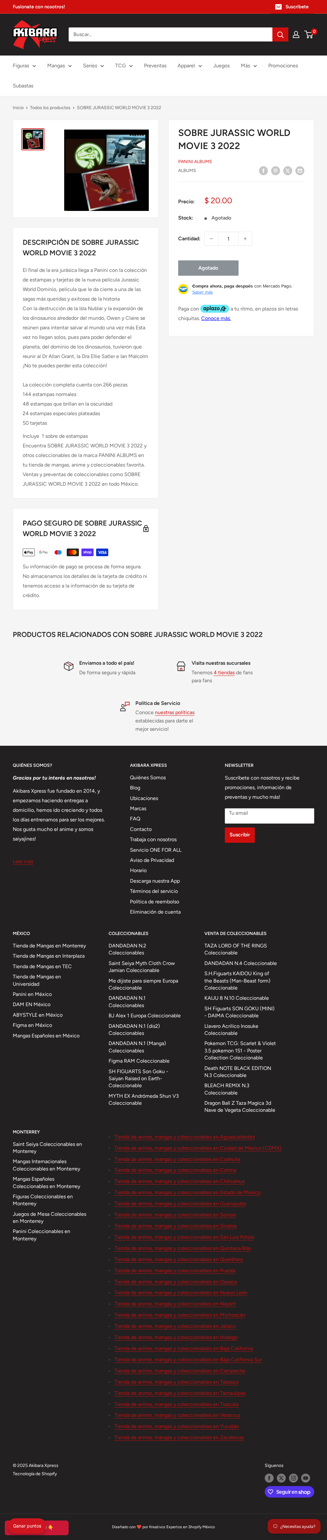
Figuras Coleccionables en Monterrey (43, 1200)
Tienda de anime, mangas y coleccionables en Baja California (183, 1348)
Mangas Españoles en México (46, 1036)
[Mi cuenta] (296, 34)
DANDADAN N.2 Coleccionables (127, 949)
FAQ (135, 819)
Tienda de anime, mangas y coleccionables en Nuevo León (180, 1293)
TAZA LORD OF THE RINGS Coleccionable (235, 949)
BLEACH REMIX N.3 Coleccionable (226, 1088)
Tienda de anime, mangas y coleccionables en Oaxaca (175, 1282)
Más (245, 66)
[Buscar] (280, 34)
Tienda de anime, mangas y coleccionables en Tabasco (176, 1382)
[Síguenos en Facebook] (269, 1478)
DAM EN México (31, 1004)
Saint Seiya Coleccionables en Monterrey (47, 1147)
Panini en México (32, 994)
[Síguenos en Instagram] (293, 1478)
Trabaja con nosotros (153, 839)
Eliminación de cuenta (155, 912)
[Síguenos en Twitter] (281, 1478)
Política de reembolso (154, 902)
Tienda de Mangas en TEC (42, 966)
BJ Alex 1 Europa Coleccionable (145, 1016)
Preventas (155, 66)
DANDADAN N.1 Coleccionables (127, 1001)
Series (90, 66)
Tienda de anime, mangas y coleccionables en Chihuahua (179, 1181)
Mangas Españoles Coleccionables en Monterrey (46, 1182)
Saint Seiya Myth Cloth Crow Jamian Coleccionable (142, 966)
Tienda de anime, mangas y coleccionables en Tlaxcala (176, 1404)
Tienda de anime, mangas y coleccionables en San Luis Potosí (184, 1237)
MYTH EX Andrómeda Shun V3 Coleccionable (144, 1099)
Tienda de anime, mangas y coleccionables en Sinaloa (175, 1226)
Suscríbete (296, 7)
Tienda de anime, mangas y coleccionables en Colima (175, 1170)
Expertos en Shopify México (190, 1527)
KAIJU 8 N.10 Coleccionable (236, 998)
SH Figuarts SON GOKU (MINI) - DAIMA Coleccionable (239, 1012)
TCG (120, 66)
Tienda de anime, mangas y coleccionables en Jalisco (175, 1326)
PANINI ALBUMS (195, 161)
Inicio (18, 107)
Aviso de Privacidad (152, 860)
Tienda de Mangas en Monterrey (49, 946)
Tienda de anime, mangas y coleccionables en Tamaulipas (179, 1393)
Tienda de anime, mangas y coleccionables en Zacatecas (179, 1437)
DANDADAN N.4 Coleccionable (240, 963)
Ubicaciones (144, 798)
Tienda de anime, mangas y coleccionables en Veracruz (177, 1415)
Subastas (23, 86)
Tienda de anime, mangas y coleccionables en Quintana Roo (182, 1248)
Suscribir (240, 835)
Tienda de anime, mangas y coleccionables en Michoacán (179, 1315)
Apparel (186, 66)
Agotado (208, 268)
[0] (309, 34)
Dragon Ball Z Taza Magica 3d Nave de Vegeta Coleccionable (239, 1106)
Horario (138, 870)
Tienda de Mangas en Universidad (37, 980)
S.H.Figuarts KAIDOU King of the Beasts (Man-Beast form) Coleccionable (237, 980)
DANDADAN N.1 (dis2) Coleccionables (134, 1029)
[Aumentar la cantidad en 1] (245, 238)
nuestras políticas (174, 712)
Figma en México (32, 1025)
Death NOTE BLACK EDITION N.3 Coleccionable (237, 1071)
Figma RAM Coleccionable (139, 1061)
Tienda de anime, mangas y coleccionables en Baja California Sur (188, 1360)
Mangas (56, 66)
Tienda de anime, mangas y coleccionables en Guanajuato (180, 1203)
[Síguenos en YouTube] (305, 1478)
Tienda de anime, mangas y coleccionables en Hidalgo (176, 1337)
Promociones (283, 66)
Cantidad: (189, 238)
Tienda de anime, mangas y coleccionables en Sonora (175, 1215)
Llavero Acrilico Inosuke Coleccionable (231, 1029)
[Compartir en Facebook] (263, 170)
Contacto (141, 829)
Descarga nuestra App (155, 881)
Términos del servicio (154, 891)
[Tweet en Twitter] (287, 170)
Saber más (202, 292)
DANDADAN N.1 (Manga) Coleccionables (137, 1046)
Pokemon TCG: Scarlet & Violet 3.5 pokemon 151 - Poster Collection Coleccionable (240, 1050)
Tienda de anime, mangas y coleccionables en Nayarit (175, 1304)
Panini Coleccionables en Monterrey (41, 1234)
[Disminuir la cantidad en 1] (211, 238)
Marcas (138, 808)
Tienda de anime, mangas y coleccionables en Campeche (179, 1371)
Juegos (221, 66)
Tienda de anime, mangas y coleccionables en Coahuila (177, 1159)
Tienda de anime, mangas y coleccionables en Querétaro (178, 1259)
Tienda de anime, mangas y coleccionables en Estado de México (187, 1192)
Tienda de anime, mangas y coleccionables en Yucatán (176, 1426)
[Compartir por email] (299, 170)
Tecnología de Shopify (35, 1473)
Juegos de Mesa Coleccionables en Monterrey (49, 1217)
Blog (135, 788)
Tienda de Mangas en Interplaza (49, 956)
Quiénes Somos (148, 777)
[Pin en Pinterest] (275, 170)
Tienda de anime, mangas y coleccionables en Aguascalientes (184, 1137)
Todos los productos (50, 107)
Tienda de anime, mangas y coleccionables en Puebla (174, 1270)
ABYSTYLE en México (38, 1015)
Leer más (23, 861)
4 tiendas (224, 672)
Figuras (21, 66)
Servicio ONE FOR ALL (155, 850)
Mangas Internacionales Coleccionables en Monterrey (46, 1164)
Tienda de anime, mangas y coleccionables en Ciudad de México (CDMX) (198, 1148)
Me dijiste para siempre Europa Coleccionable (143, 984)
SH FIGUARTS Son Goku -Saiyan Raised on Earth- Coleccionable (138, 1078)
